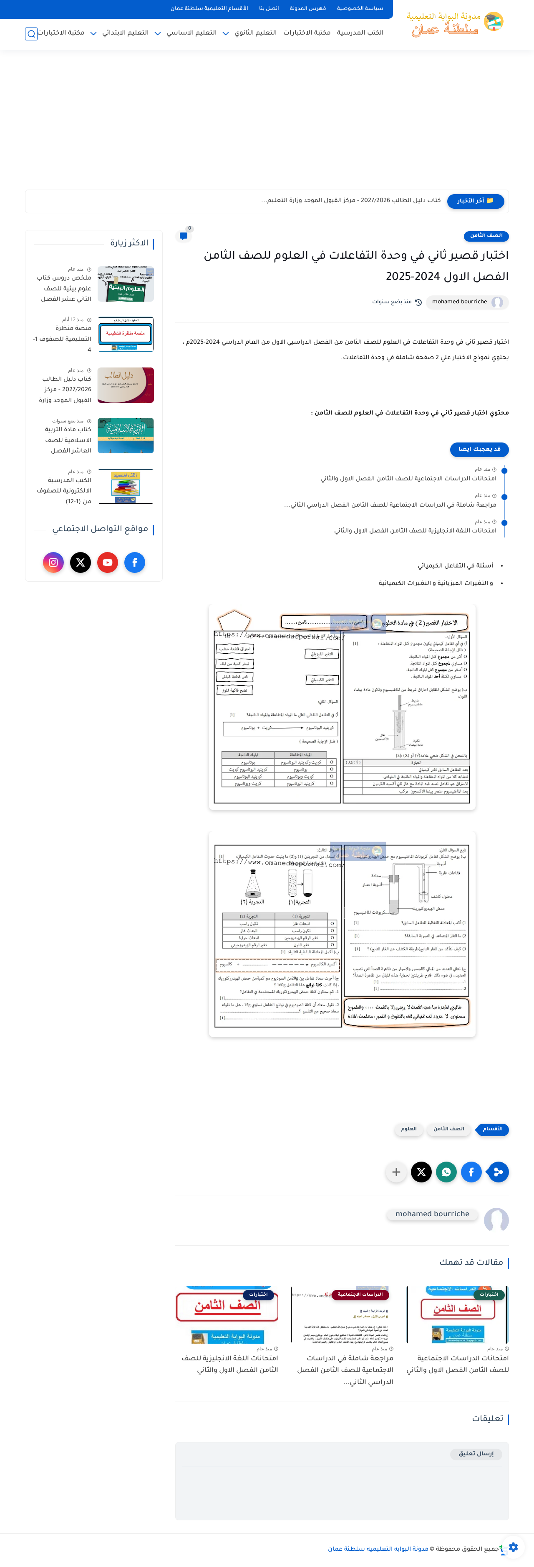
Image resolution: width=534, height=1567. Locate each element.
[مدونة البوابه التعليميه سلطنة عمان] (452, 24)
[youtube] (107, 562)
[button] (471, 1172)
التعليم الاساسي (191, 33)
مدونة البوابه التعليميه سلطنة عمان (378, 1550)
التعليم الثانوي (255, 33)
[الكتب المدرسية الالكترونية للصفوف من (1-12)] (126, 486)
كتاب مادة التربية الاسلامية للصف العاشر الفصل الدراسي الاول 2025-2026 (63, 442)
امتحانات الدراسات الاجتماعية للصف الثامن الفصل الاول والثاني (408, 479)
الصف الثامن (486, 236)
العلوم (409, 1129)
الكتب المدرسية (360, 33)
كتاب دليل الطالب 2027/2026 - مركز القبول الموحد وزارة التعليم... (351, 201)
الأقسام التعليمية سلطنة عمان (209, 9)
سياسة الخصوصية (360, 9)
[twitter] (80, 562)
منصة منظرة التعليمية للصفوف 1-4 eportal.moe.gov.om (61, 341)
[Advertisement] (267, 125)
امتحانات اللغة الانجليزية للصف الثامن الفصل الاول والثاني (415, 531)
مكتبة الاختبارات (307, 33)
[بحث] (31, 33)
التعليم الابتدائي (125, 33)
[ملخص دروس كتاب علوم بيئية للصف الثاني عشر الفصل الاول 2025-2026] (126, 284)
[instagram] (53, 562)
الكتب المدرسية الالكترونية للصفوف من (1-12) (64, 492)
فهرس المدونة (308, 9)
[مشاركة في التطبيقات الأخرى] (396, 1172)
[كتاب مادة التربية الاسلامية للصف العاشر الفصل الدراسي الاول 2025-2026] (126, 435)
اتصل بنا (269, 9)
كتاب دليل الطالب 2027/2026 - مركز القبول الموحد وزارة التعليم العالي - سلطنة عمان (65, 392)
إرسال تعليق (476, 1454)
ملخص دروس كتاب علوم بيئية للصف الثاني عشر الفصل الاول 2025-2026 (64, 290)
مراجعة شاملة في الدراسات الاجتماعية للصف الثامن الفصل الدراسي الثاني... (390, 505)
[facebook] (134, 562)
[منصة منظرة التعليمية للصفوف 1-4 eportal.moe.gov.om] (126, 334)
